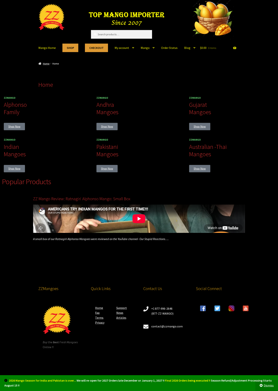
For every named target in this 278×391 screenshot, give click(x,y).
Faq (97, 313)
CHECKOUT (96, 48)
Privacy (99, 322)
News (119, 313)
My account (122, 48)
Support (121, 308)
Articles (121, 317)
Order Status (169, 48)
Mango (145, 48)
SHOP (70, 48)
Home (46, 63)
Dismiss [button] (269, 385)
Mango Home (47, 48)
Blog (187, 48)
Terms (99, 317)
